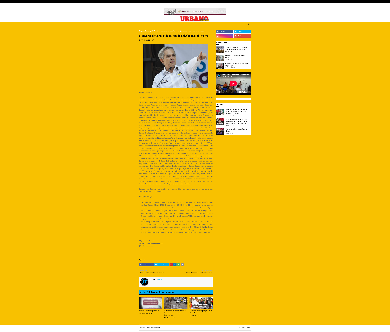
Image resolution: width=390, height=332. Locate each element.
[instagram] (247, 1)
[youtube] (242, 36)
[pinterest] (250, 1)
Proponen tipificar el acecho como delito (237, 130)
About (147, 1)
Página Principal (146, 31)
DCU (141, 40)
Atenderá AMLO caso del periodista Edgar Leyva (237, 65)
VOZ (156, 31)
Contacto (249, 327)
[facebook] (241, 1)
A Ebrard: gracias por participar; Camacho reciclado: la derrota (201, 312)
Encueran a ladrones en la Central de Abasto (237, 57)
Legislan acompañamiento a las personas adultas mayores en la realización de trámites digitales (236, 121)
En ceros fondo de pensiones (149, 311)
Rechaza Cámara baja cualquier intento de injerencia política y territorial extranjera (236, 111)
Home (141, 1)
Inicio (238, 327)
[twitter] (244, 1)
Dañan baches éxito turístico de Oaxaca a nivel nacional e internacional (175, 313)
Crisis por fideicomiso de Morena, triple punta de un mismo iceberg (236, 48)
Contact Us (154, 1)
